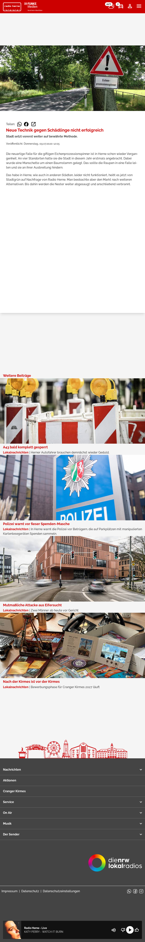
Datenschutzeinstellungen (61, 891)
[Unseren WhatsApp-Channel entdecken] (129, 891)
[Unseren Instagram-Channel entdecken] (141, 891)
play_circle (129, 929)
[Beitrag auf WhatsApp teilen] (19, 124)
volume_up (113, 930)
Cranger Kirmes (14, 791)
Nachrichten (12, 769)
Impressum (10, 891)
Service (8, 802)
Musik (7, 823)
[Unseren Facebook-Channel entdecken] (135, 891)
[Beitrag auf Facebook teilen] (26, 124)
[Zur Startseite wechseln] (12, 7)
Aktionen (9, 780)
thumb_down (123, 930)
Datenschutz (30, 891)
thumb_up (136, 930)
